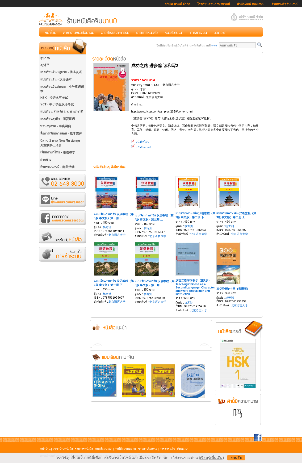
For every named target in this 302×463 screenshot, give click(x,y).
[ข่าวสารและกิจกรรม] (115, 31)
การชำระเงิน (167, 448)
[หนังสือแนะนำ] (174, 31)
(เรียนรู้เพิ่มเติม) (211, 458)
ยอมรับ (236, 458)
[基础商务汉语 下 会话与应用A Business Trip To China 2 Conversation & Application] (104, 395)
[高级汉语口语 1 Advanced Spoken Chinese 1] (134, 396)
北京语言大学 (117, 235)
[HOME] (50, 31)
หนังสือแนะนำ (103, 448)
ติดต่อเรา (183, 448)
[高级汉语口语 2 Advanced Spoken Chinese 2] (163, 396)
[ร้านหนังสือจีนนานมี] (78, 25)
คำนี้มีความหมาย (125, 448)
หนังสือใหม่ (142, 142)
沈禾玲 (189, 302)
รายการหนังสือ (84, 448)
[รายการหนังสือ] (147, 31)
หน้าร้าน (45, 448)
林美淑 (229, 297)
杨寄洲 (107, 227)
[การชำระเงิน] (198, 31)
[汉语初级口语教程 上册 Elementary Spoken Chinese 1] (193, 397)
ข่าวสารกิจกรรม (148, 448)
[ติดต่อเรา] (220, 31)
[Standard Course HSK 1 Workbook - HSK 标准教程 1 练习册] (238, 387)
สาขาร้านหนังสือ (63, 448)
